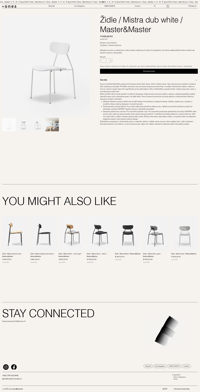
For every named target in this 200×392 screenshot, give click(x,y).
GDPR (164, 389)
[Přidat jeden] (110, 61)
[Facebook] (14, 367)
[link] (168, 6)
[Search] (155, 6)
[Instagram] (6, 367)
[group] (100, 239)
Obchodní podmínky (182, 389)
